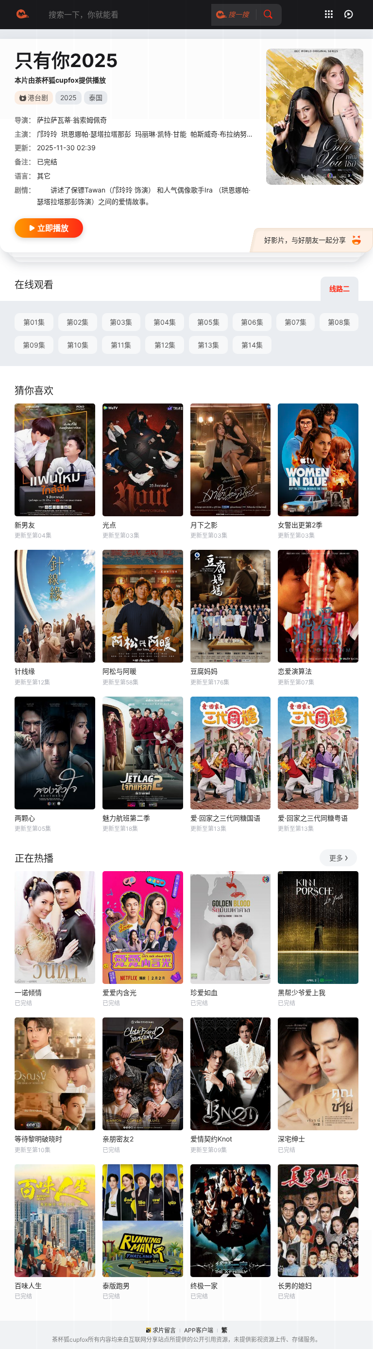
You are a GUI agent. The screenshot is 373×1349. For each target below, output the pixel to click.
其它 (44, 176)
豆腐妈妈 (204, 671)
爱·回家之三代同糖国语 (225, 818)
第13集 (208, 345)
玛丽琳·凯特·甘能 (160, 134)
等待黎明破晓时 (38, 1139)
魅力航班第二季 (126, 818)
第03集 (121, 322)
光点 (109, 525)
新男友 (25, 525)
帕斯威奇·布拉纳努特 (222, 134)
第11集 (121, 345)
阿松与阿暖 (119, 671)
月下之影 (204, 525)
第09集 (34, 345)
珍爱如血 (204, 992)
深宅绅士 (291, 1139)
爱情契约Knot (211, 1139)
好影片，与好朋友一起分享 (305, 240)
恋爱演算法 (295, 671)
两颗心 (25, 818)
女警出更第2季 (300, 525)
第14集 (252, 345)
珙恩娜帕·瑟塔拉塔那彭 (96, 134)
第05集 (208, 322)
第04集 (164, 322)
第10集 (77, 345)
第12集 (164, 345)
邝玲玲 (47, 134)
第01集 (34, 322)
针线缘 (25, 671)
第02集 (77, 322)
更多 (336, 858)
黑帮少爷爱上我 (301, 992)
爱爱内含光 (119, 992)
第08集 (339, 322)
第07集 (295, 322)
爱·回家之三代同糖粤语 (313, 818)
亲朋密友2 (118, 1139)
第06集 (252, 322)
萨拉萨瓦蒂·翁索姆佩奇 (72, 120)
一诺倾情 (28, 992)
